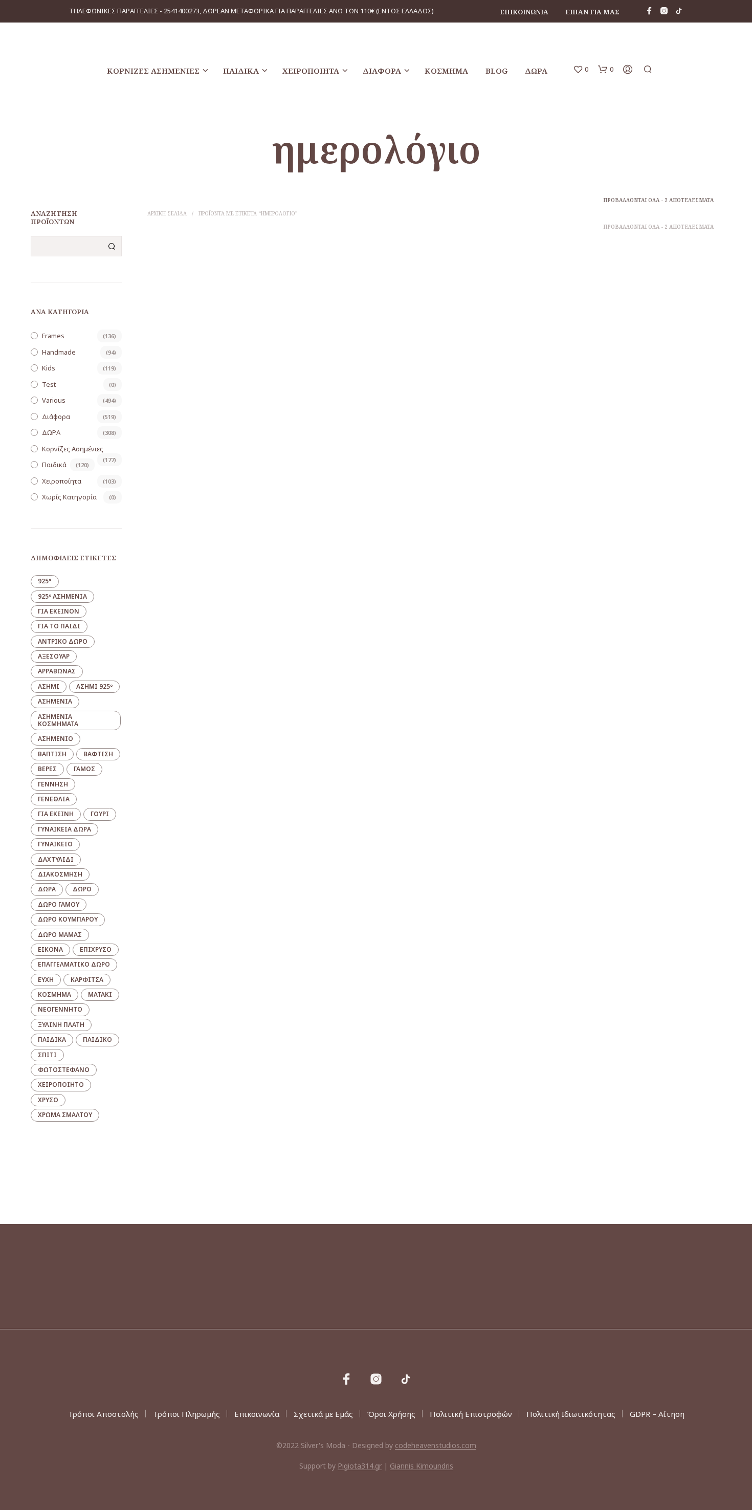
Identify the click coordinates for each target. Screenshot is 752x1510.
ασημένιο (55, 738)
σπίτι (47, 1055)
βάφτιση (98, 754)
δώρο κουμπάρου (68, 919)
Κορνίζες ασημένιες (153, 70)
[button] (580, 69)
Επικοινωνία (524, 11)
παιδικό (97, 1039)
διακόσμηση (60, 874)
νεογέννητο (60, 1009)
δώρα (47, 889)
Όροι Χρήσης (391, 1414)
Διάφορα (382, 70)
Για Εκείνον (58, 611)
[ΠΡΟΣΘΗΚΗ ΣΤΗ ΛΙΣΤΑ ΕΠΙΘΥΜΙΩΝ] (214, 397)
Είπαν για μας (592, 11)
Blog (496, 70)
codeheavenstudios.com (435, 1445)
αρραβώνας (57, 671)
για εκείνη (56, 813)
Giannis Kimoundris (421, 1466)
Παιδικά (241, 70)
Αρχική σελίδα (167, 213)
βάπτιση (52, 754)
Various (53, 400)
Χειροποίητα (310, 70)
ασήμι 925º (94, 686)
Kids (48, 368)
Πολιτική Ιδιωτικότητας (570, 1414)
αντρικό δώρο (62, 641)
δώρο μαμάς (60, 934)
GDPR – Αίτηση (657, 1414)
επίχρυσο (96, 949)
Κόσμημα (446, 70)
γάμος (84, 768)
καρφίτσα (87, 979)
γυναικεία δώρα (64, 829)
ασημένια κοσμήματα (58, 720)
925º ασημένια (62, 596)
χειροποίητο (61, 1084)
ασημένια (55, 701)
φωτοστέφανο (64, 1069)
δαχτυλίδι (56, 859)
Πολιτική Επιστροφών (471, 1414)
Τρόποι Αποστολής (103, 1414)
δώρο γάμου (58, 904)
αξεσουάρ (54, 656)
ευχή (46, 979)
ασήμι (48, 686)
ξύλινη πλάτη (61, 1024)
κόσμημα (54, 994)
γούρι (100, 813)
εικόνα (50, 949)
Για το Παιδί (59, 626)
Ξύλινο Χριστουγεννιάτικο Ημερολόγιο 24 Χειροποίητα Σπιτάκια (213, 427)
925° (45, 581)
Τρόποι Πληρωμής (186, 1414)
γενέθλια (54, 799)
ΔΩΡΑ (536, 70)
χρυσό (48, 1100)
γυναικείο (55, 844)
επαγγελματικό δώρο (74, 964)
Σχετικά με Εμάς (323, 1414)
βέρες (47, 768)
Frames (53, 335)
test (49, 384)
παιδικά (52, 1039)
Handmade (59, 352)
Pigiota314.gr (360, 1466)
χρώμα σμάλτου (65, 1114)
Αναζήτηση (111, 246)
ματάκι (100, 994)
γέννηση (53, 784)
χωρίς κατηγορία (69, 496)
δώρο (82, 889)
